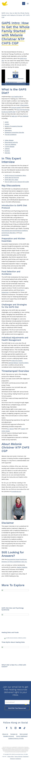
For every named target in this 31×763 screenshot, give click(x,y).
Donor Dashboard (21, 736)
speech (23, 429)
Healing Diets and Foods (10, 632)
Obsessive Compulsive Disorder (14, 132)
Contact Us (13, 734)
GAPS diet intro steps (11, 179)
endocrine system (16, 360)
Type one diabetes (10, 144)
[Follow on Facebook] (7, 728)
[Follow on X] (11, 728)
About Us (5, 734)
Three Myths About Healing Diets (13, 642)
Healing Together (22, 567)
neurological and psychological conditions (15, 230)
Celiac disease (9, 140)
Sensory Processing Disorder (13, 126)
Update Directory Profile (16, 738)
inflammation (24, 105)
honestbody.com (16, 491)
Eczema (7, 150)
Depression (8, 130)
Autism (7, 124)
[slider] (16, 84)
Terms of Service (18, 756)
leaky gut (14, 116)
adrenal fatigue (13, 363)
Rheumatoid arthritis (11, 142)
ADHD (7, 122)
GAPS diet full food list (12, 177)
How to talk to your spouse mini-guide (17, 181)
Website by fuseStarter (15, 758)
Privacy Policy (10, 756)
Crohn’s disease (9, 146)
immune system (16, 107)
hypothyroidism (23, 363)
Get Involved (24, 734)
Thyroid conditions (10, 134)
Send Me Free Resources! (17, 708)
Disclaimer (25, 756)
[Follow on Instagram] (15, 728)
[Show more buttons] (27, 84)
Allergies (7, 153)
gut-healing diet (17, 96)
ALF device (10, 429)
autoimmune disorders (9, 233)
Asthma (7, 148)
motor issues (6, 431)
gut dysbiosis (24, 116)
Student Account (8, 736)
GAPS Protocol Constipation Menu (15, 175)
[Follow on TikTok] (24, 728)
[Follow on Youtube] (20, 728)
